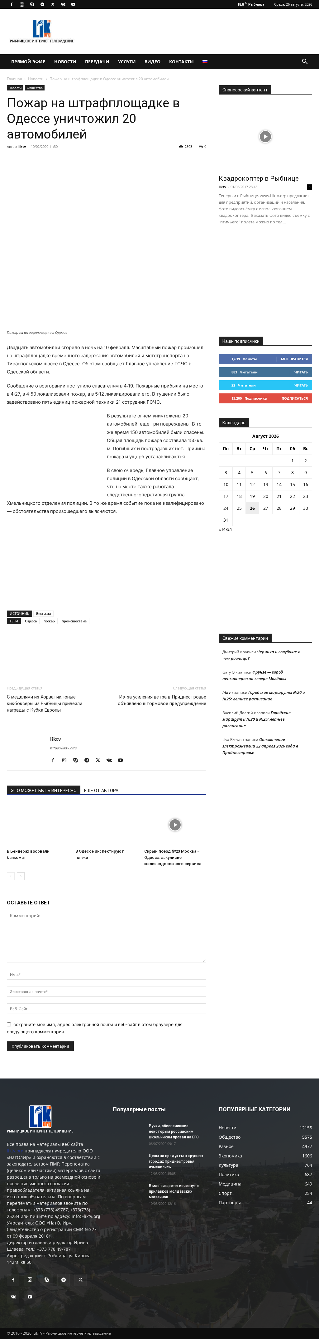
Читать (301, 372)
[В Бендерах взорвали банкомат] (38, 824)
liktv (22, 146)
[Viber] (70, 160)
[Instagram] (21, 4)
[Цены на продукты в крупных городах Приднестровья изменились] (128, 1164)
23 (305, 496)
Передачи (97, 62)
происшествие (74, 621)
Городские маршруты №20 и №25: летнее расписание (256, 719)
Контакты (181, 62)
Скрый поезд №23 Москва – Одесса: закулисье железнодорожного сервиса (172, 857)
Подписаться (295, 398)
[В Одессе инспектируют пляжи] (106, 824)
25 (239, 508)
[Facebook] (11, 4)
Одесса (31, 621)
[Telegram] (42, 4)
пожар (49, 621)
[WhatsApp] (85, 160)
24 (225, 508)
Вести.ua (43, 613)
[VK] (27, 160)
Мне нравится (294, 359)
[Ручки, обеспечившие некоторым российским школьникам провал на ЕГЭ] (128, 1134)
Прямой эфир (28, 62)
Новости (65, 62)
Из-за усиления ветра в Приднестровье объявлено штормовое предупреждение (162, 700)
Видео (152, 62)
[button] (304, 62)
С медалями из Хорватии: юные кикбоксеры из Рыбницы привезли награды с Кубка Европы (44, 703)
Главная (14, 78)
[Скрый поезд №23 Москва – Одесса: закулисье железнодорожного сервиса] (175, 824)
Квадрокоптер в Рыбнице (259, 178)
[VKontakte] (63, 4)
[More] (99, 160)
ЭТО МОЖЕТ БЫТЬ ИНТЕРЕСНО (44, 790)
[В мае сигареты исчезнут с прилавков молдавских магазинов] (128, 1194)
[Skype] (32, 4)
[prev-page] (11, 876)
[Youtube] (73, 4)
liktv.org (15, 1151)
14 (279, 484)
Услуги (127, 62)
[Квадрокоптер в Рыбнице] (265, 137)
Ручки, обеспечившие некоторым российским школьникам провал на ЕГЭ (174, 1131)
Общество (35, 87)
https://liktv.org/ (63, 748)
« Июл (225, 529)
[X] (52, 4)
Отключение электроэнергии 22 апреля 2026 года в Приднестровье (260, 746)
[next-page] (21, 876)
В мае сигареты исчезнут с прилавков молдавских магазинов (174, 1191)
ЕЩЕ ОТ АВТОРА (101, 790)
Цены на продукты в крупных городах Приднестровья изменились (176, 1161)
